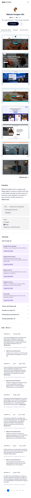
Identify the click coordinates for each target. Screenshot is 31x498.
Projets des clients (6, 30)
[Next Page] (26, 490)
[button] (15, 42)
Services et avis (24, 30)
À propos (15, 30)
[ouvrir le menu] (28, 2)
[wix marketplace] (6, 2)
